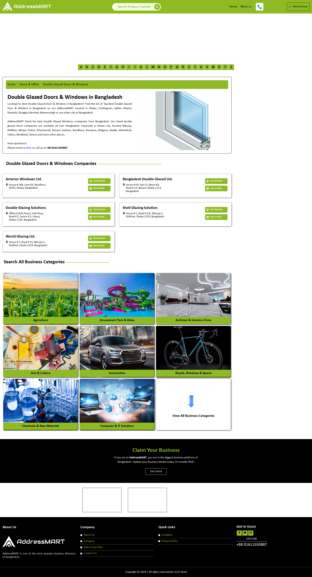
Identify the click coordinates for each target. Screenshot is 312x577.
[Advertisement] (156, 38)
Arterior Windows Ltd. (24, 179)
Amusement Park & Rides (117, 320)
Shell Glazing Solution (140, 208)
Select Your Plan (93, 547)
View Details (99, 188)
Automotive (117, 373)
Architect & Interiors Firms (193, 320)
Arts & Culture (40, 373)
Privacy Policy (170, 541)
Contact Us (90, 553)
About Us (89, 534)
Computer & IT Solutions (117, 426)
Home (233, 6)
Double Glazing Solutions (26, 208)
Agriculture (40, 320)
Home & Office (29, 84)
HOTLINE (251, 542)
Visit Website (99, 181)
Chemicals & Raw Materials (40, 426)
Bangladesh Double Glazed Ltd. (148, 179)
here (29, 147)
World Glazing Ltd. (20, 237)
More (244, 6)
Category (89, 541)
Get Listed (156, 471)
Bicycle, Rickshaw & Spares (193, 373)
